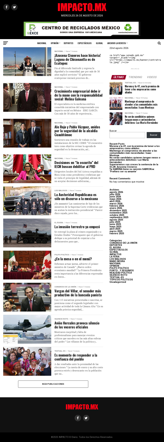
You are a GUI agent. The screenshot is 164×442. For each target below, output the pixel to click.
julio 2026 (115, 194)
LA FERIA (114, 256)
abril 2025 (115, 229)
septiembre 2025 (119, 217)
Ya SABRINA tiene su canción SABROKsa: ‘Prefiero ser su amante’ (132, 170)
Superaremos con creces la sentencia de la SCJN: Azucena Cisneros (134, 165)
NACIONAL (41, 43)
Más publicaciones (53, 384)
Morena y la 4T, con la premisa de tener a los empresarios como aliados (135, 147)
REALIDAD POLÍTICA (121, 272)
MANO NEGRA (117, 261)
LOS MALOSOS (118, 259)
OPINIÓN (54, 43)
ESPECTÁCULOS (84, 43)
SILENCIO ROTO (118, 275)
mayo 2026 (115, 199)
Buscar (113, 131)
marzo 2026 (116, 203)
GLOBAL (99, 43)
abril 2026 (115, 201)
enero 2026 (116, 208)
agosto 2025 (116, 219)
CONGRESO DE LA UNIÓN (123, 243)
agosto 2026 (116, 192)
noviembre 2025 (118, 212)
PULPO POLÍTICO (119, 268)
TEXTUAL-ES (117, 277)
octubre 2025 (117, 215)
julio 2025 (115, 222)
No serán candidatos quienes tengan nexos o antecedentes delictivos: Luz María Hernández (135, 160)
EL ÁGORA (115, 247)
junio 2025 (115, 224)
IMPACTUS (115, 254)
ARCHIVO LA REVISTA (116, 43)
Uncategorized (118, 282)
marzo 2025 (116, 231)
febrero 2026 (117, 206)
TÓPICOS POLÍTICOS (121, 279)
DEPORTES (68, 43)
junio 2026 (115, 196)
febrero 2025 (117, 233)
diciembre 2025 (118, 210)
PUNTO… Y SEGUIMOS (122, 270)
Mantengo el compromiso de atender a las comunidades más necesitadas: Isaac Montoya (133, 153)
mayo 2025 (115, 226)
